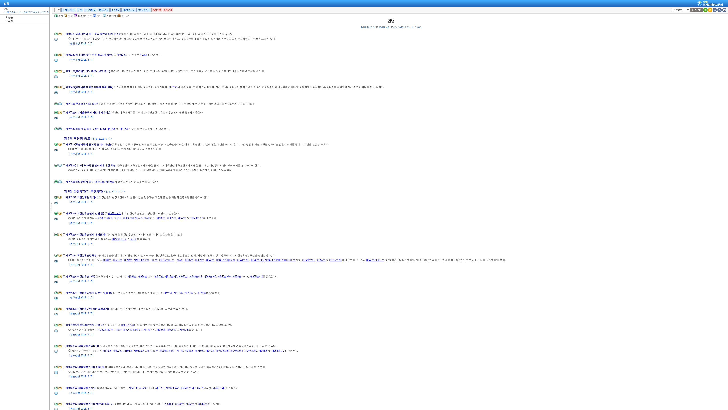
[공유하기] (705, 10)
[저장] (719, 10)
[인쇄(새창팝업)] (724, 10)
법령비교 (115, 10)
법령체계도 (103, 10)
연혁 (80, 10)
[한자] (715, 10)
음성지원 (157, 10)
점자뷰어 (168, 10)
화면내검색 (697, 10)
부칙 (10, 21)
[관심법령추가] (710, 10)
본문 (10, 17)
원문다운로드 (144, 10)
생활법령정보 (128, 10)
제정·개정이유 (69, 10)
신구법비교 (90, 10)
